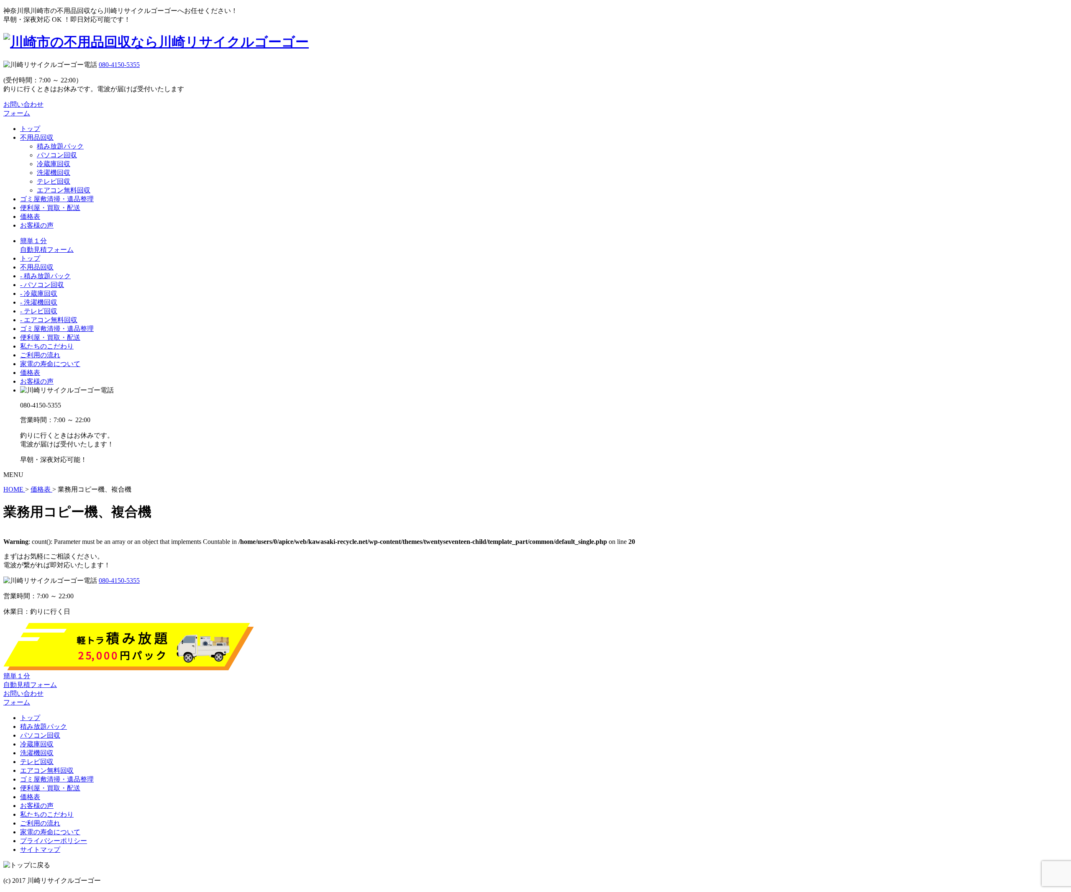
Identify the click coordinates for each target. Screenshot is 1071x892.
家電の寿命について (50, 363)
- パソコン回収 (42, 284)
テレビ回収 (53, 181)
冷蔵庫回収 (53, 163)
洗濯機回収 (53, 172)
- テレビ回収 (38, 311)
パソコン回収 (57, 155)
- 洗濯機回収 (38, 302)
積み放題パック (60, 146)
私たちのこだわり (47, 346)
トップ (30, 128)
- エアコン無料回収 (48, 319)
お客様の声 (37, 225)
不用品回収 (37, 137)
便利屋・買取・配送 (50, 207)
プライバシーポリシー (53, 840)
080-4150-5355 (119, 64)
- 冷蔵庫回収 (38, 293)
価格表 (30, 216)
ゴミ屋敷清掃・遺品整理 (57, 198)
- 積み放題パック (45, 275)
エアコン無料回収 (63, 190)
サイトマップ (40, 849)
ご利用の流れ (40, 355)
